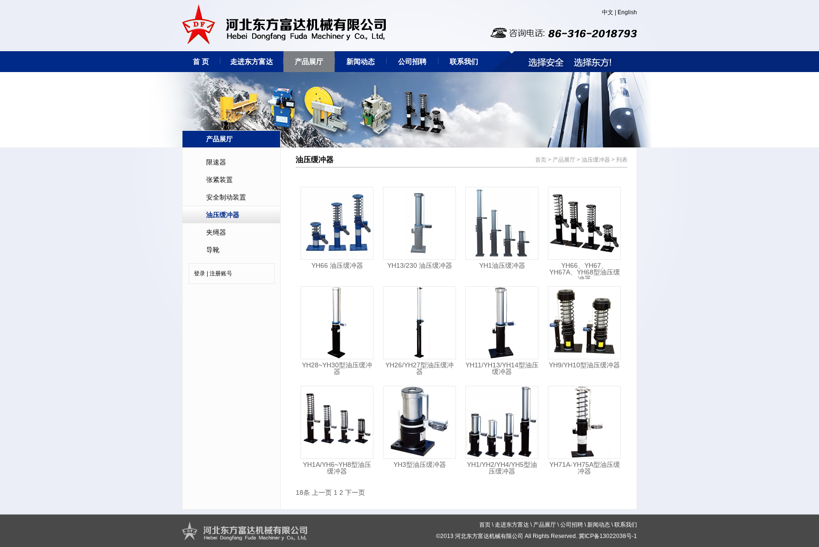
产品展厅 (309, 61)
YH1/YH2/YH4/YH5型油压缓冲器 (502, 468)
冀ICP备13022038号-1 (608, 536)
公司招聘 (412, 61)
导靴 (212, 250)
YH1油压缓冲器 (502, 265)
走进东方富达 (251, 61)
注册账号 (220, 273)
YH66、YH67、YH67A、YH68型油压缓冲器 (584, 272)
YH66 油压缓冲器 (337, 265)
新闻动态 (360, 61)
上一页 (322, 492)
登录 (199, 273)
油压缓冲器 (222, 215)
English (627, 12)
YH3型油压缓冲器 (419, 464)
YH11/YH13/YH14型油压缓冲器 (501, 368)
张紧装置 (219, 179)
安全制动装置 (226, 197)
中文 (607, 12)
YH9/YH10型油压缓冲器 (584, 365)
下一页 (355, 492)
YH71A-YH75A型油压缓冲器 (584, 468)
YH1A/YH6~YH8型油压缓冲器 (337, 468)
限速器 (216, 162)
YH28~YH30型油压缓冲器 (337, 368)
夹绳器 (216, 232)
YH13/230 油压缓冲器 (419, 265)
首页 (540, 159)
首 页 (201, 61)
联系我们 (464, 61)
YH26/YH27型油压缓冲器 (419, 368)
